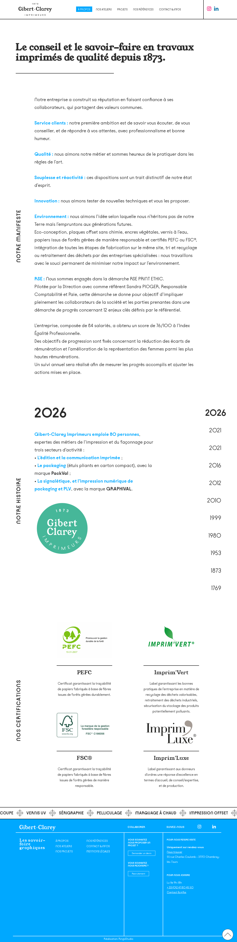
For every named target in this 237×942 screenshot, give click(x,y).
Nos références (143, 9)
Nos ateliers (104, 9)
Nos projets (64, 851)
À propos (84, 9)
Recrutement (138, 873)
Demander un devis (141, 853)
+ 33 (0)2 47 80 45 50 (180, 887)
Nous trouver (174, 852)
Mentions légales (98, 851)
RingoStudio (126, 939)
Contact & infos (170, 9)
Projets (122, 9)
